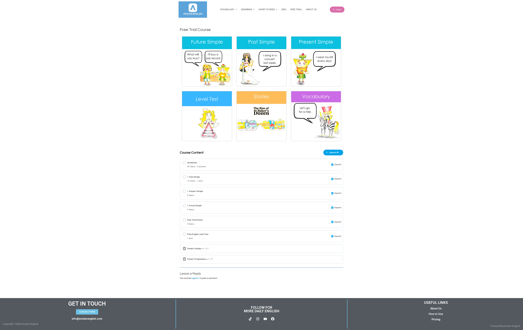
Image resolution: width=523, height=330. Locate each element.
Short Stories (267, 9)
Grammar (246, 9)
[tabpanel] (261, 91)
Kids (284, 9)
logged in (195, 278)
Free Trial (296, 9)
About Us (311, 9)
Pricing (436, 319)
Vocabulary (227, 9)
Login (339, 9)
